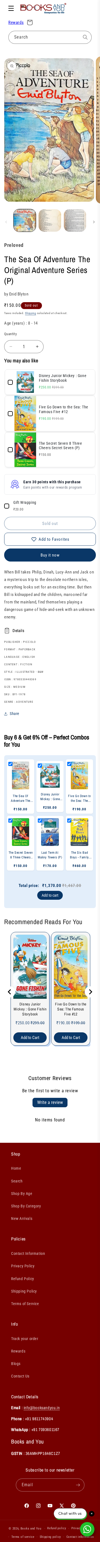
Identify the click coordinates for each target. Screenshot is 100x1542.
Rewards (16, 22)
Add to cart (50, 895)
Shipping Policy (24, 1291)
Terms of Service (25, 1303)
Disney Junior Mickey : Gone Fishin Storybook (30, 1009)
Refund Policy (22, 1278)
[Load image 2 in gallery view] (50, 220)
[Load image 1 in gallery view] (25, 220)
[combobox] (50, 37)
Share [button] (14, 713)
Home (16, 1168)
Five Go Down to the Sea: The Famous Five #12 (70, 1009)
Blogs (16, 1363)
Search (17, 1181)
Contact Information (28, 1253)
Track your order (24, 1338)
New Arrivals (21, 1218)
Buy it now (50, 555)
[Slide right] (94, 222)
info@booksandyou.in (42, 1407)
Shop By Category (26, 1206)
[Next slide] (90, 991)
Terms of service (22, 1537)
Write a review (50, 1102)
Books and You (31, 1528)
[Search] (85, 37)
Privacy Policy (22, 1266)
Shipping (30, 313)
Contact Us (20, 1376)
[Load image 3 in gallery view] (75, 220)
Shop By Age (21, 1193)
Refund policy (56, 1528)
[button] (11, 8)
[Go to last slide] (9, 991)
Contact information (80, 1537)
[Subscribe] (78, 1485)
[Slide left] (6, 222)
